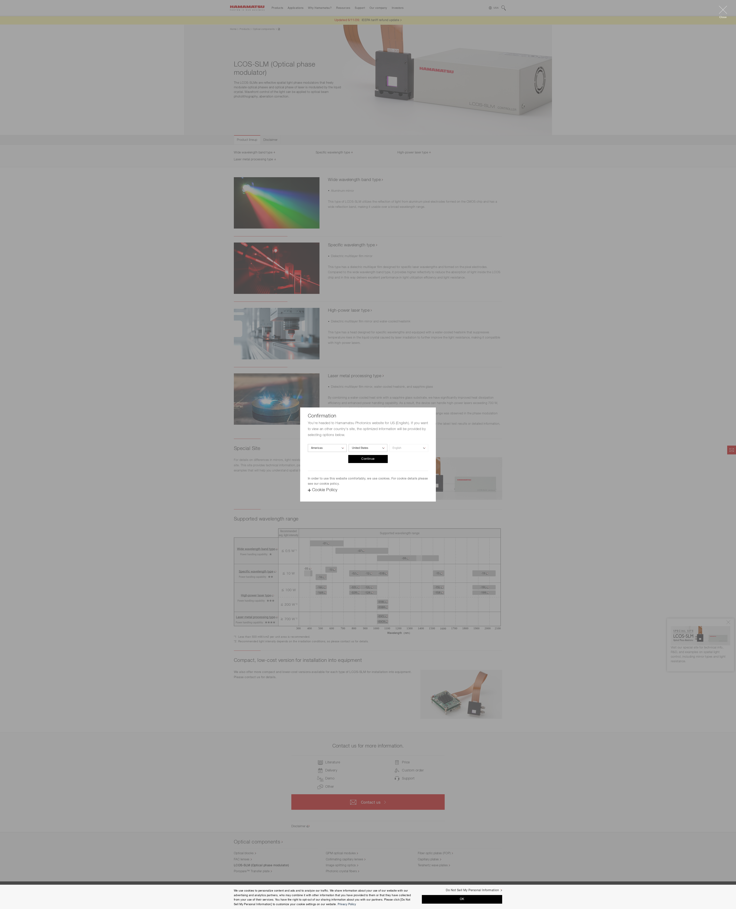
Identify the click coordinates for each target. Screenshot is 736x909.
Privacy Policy (347, 904)
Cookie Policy (324, 490)
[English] (408, 448)
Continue (368, 459)
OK (462, 899)
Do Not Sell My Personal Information (472, 890)
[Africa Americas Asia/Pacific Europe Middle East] (327, 448)
